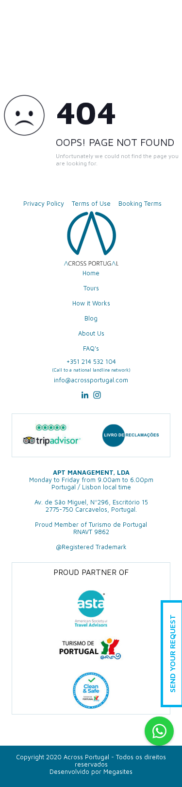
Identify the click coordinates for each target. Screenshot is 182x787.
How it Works (91, 303)
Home (91, 273)
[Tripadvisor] (52, 435)
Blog (91, 318)
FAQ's (91, 348)
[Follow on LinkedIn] (85, 398)
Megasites (117, 771)
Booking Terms (140, 203)
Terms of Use (91, 203)
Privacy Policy (43, 203)
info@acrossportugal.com (91, 380)
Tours (91, 288)
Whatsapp (159, 731)
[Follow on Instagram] (97, 398)
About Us (91, 333)
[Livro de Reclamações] (131, 435)
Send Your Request (172, 654)
